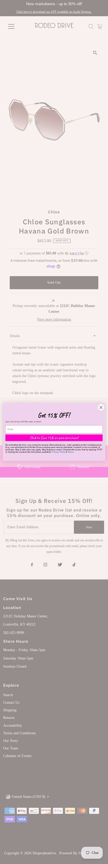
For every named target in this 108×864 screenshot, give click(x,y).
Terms (70, 452)
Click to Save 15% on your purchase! (54, 437)
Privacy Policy (58, 452)
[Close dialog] (101, 407)
